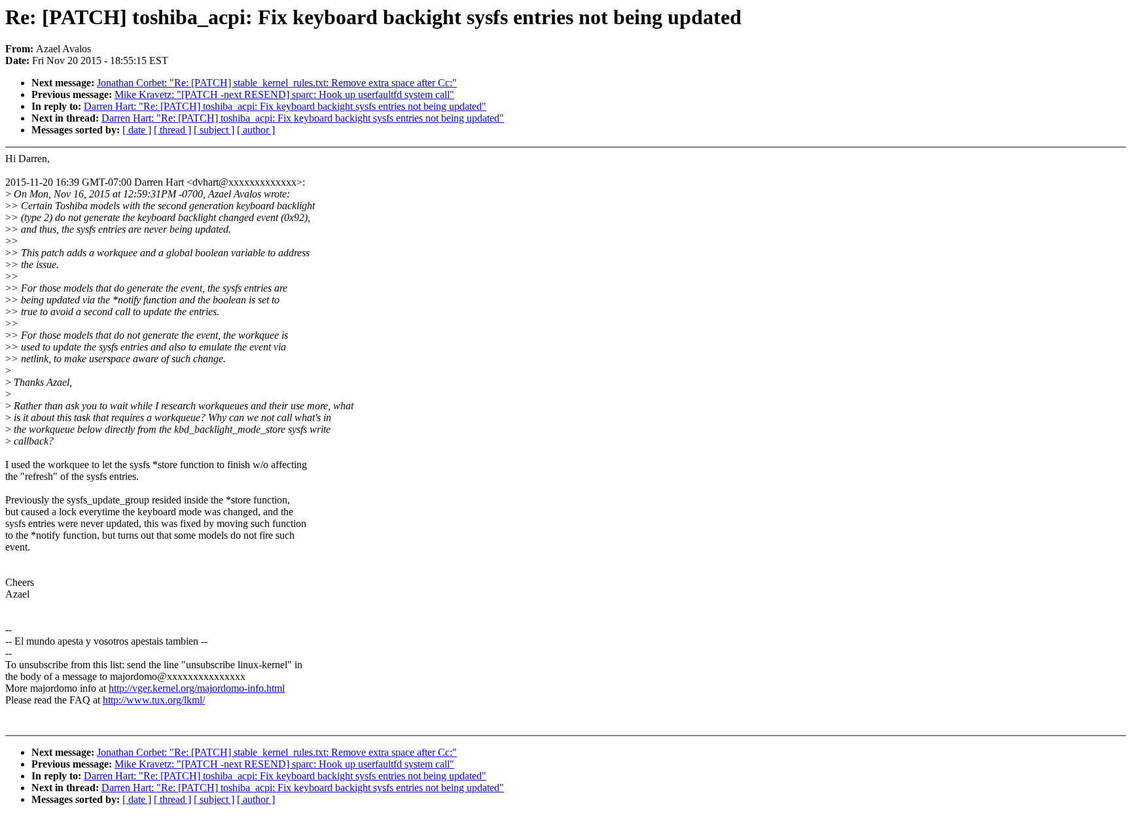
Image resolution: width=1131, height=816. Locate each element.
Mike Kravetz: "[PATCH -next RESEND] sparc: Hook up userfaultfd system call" (284, 94)
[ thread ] (172, 129)
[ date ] (136, 129)
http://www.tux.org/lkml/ (154, 700)
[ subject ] (214, 129)
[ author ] (256, 129)
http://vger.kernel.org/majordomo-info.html (197, 688)
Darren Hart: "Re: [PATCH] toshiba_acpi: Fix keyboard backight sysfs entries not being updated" (285, 106)
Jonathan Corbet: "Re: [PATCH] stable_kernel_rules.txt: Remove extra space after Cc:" (277, 82)
